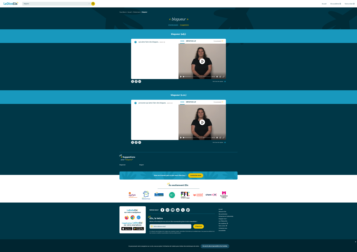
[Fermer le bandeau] (355, 241)
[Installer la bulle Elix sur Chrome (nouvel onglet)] (133, 217)
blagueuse (122, 165)
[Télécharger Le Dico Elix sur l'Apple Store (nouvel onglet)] (126, 229)
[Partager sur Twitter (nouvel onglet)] (132, 82)
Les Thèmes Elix (223, 221)
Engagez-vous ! (223, 218)
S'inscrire (198, 226)
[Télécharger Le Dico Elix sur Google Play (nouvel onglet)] (138, 229)
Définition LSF (191, 41)
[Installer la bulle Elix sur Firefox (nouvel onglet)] (127, 217)
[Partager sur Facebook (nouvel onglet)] (136, 82)
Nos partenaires (223, 214)
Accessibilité (222, 230)
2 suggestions (184, 25)
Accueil (130, 12)
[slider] (197, 77)
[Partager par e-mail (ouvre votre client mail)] (139, 82)
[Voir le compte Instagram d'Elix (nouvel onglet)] (167, 210)
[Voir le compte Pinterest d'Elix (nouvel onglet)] (188, 210)
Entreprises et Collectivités (226, 216)
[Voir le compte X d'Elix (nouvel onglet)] (183, 210)
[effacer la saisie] (89, 4)
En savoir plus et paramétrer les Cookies (215, 246)
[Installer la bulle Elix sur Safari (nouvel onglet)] (138, 217)
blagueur (144, 12)
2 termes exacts (173, 25)
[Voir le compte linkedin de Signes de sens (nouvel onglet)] (173, 210)
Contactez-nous (195, 175)
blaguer (141, 165)
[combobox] (58, 4)
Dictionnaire (136, 12)
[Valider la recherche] (93, 4)
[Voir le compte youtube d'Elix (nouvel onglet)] (178, 210)
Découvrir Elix (222, 211)
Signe (182, 41)
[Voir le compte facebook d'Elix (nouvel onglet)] (162, 210)
